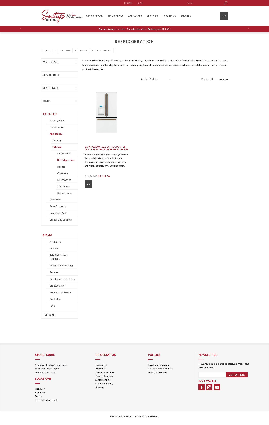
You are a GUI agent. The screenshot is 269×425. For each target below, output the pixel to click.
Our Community (104, 383)
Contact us (101, 364)
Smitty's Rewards (157, 372)
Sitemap (99, 387)
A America (55, 241)
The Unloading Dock (46, 399)
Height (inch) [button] (50, 74)
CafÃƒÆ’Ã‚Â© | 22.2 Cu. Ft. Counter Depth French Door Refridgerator (106, 148)
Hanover (40, 388)
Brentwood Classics (60, 292)
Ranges (61, 166)
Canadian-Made (58, 212)
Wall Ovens (63, 186)
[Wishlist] (224, 16)
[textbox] (204, 3)
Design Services (104, 375)
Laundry (57, 140)
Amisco (54, 248)
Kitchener (40, 392)
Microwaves (64, 179)
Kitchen (57, 146)
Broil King (55, 298)
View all (50, 314)
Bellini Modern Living (61, 265)
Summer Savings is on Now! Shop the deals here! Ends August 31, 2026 (134, 29)
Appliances (56, 133)
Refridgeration (66, 159)
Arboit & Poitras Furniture (59, 257)
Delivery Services (104, 372)
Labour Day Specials (61, 219)
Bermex (54, 272)
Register (128, 3)
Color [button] (46, 101)
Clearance (55, 199)
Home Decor (57, 127)
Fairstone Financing (158, 364)
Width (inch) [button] (50, 61)
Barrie (38, 396)
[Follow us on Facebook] (201, 387)
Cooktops (62, 173)
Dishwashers (64, 153)
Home (47, 50)
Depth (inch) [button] (50, 88)
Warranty (100, 368)
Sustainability (102, 379)
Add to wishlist (88, 184)
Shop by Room (57, 120)
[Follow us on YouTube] (217, 387)
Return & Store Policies (160, 368)
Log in (140, 3)
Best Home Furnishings (62, 278)
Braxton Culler (58, 285)
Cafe (52, 305)
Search (225, 3)
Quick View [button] (108, 112)
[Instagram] (209, 387)
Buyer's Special (58, 206)
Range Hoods (64, 192)
